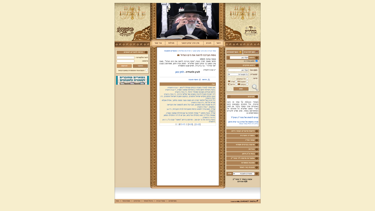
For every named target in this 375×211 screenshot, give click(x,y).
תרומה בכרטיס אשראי (245, 144)
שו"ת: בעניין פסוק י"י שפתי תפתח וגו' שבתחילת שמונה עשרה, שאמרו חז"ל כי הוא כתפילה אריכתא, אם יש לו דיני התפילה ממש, (189, 115)
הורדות (252, 149)
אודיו (233, 82)
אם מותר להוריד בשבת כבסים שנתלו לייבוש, (191, 87)
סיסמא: (145, 61)
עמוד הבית (212, 51)
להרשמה (124, 66)
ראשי (218, 43)
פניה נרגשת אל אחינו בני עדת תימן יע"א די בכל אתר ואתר (243, 120)
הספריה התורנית (247, 135)
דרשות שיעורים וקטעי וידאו (243, 131)
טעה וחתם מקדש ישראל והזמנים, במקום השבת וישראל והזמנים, (188, 97)
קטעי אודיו (250, 140)
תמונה (243, 82)
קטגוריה (253, 74)
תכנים (208, 43)
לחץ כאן (179, 72)
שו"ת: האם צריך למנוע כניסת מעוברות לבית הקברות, (191, 110)
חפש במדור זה (249, 61)
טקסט (243, 84)
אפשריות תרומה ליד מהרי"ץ (243, 158)
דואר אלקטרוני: (142, 57)
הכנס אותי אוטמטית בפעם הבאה (131, 70)
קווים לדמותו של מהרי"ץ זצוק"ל (244, 115)
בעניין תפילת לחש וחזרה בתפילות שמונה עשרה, (190, 90)
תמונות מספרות (248, 163)
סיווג (255, 78)
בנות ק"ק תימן (248, 154)
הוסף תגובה (193, 79)
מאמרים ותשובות (170, 51)
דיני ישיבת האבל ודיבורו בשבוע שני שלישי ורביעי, (189, 94)
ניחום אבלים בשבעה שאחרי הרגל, (195, 92)
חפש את (253, 70)
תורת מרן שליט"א (185, 51)
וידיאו (233, 84)
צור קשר (158, 43)
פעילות (171, 43)
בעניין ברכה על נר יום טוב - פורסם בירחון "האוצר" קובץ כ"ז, (188, 120)
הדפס (204, 79)
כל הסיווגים (241, 79)
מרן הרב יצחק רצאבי (190, 43)
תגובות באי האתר (247, 167)
